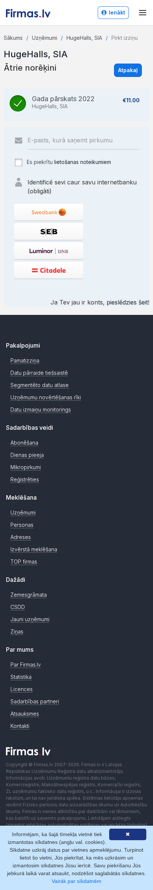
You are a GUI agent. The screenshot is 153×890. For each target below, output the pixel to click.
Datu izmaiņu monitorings (40, 409)
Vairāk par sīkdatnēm (76, 881)
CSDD (17, 607)
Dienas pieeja (27, 455)
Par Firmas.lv (25, 664)
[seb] (48, 231)
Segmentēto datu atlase (39, 385)
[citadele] (48, 270)
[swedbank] (48, 212)
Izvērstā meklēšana (33, 549)
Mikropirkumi (25, 467)
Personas (21, 525)
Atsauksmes (24, 713)
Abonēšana (24, 442)
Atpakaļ (128, 70)
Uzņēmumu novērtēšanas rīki (45, 397)
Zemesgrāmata (28, 594)
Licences (21, 689)
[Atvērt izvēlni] (142, 12)
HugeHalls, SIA (84, 38)
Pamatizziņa (24, 360)
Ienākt (117, 12)
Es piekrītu (68, 162)
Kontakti (19, 726)
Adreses (20, 537)
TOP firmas (23, 561)
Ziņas (16, 631)
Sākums (13, 38)
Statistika (21, 677)
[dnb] (48, 250)
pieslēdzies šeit (127, 302)
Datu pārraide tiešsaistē (39, 373)
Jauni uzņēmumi (29, 619)
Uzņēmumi (44, 38)
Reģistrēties (24, 479)
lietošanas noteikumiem (82, 162)
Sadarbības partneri (34, 701)
